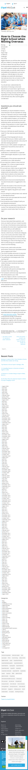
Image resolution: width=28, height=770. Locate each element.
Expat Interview (19, 665)
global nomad (19, 673)
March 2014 (5, 512)
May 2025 (4, 404)
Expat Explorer (5, 665)
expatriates (22, 671)
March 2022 (5, 447)
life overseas (4, 681)
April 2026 (4, 392)
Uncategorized (5, 648)
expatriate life (16, 671)
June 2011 (4, 560)
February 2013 (5, 530)
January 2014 (5, 513)
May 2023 (4, 428)
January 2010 (5, 586)
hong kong (12, 676)
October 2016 (5, 498)
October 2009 (5, 591)
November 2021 (6, 453)
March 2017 (5, 492)
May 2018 (4, 478)
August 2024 (5, 407)
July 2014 (4, 507)
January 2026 (5, 397)
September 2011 (6, 556)
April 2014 (4, 510)
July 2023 (4, 425)
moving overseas (5, 333)
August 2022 (5, 439)
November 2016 (6, 497)
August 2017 (5, 488)
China (9, 658)
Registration (5, 635)
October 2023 (5, 421)
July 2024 (4, 409)
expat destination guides (10, 314)
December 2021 (6, 451)
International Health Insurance (9, 628)
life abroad (19, 678)
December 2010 (6, 569)
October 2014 (5, 503)
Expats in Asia (5, 623)
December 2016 (6, 495)
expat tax (8, 673)
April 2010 (4, 582)
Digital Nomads (6, 605)
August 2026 (5, 386)
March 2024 (5, 413)
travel (23, 689)
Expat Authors (4, 728)
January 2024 (5, 416)
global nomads (5, 676)
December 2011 (6, 551)
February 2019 (5, 477)
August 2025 (5, 400)
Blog (3, 601)
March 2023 (5, 431)
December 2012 (6, 533)
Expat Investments (7, 613)
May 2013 (4, 525)
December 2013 (6, 515)
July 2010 (4, 577)
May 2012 (4, 544)
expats (3, 673)
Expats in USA (5, 625)
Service (3, 760)
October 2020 (5, 472)
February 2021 (5, 466)
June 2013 (4, 524)
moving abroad (20, 332)
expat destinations (18, 663)
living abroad (18, 681)
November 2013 (6, 516)
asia (22, 655)
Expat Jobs (4, 614)
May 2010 (4, 580)
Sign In (15, 3)
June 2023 (4, 427)
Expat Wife (5, 622)
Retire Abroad (5, 640)
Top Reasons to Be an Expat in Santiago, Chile (12, 364)
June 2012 (4, 542)
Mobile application (19, 730)
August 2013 (5, 521)
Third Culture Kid (6, 643)
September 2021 (6, 456)
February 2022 (5, 448)
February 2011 (5, 566)
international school (10, 332)
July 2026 (4, 387)
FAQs (2, 732)
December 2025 (6, 398)
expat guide (12, 665)
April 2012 (4, 545)
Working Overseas (19, 691)
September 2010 (6, 574)
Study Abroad (5, 641)
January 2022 (5, 450)
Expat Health (5, 611)
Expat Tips (11, 330)
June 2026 (4, 389)
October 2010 (5, 572)
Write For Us (18, 734)
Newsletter (18, 732)
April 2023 (4, 430)
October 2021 (5, 454)
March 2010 (5, 583)
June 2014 (4, 509)
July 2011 (4, 559)
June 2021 (4, 460)
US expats (11, 691)
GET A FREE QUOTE (16, 765)
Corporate (3, 727)
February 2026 (5, 395)
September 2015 (6, 500)
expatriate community (6, 671)
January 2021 (5, 468)
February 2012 (5, 548)
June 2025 (4, 403)
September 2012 (6, 538)
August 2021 (5, 457)
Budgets (4, 602)
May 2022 (4, 444)
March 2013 (5, 528)
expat (11, 660)
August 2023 (5, 424)
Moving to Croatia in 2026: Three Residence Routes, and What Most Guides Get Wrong (14, 359)
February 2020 (5, 475)
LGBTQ (4, 629)
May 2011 (4, 562)
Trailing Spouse (6, 645)
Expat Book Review (18, 660)
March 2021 (5, 465)
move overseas (21, 684)
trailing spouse (17, 689)
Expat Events (5, 610)
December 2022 (6, 434)
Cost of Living (15, 658)
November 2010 (6, 571)
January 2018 (5, 483)
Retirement (4, 689)
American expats (15, 655)
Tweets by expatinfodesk (8, 699)
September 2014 (6, 504)
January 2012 (5, 550)
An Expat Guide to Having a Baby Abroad (7, 338)
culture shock (22, 658)
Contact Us (18, 728)
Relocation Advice (6, 637)
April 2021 (4, 463)
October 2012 (5, 536)
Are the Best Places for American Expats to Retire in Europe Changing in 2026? (13, 379)
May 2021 (4, 462)
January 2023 (5, 433)
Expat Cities (5, 607)
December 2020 (6, 469)
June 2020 (4, 474)
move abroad (13, 684)
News (3, 634)
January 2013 (5, 531)
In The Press (4, 734)
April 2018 (4, 480)
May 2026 (4, 390)
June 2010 (4, 579)
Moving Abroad (6, 632)
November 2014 (6, 501)
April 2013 (4, 527)
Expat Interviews (5, 668)
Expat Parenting (6, 617)
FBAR (13, 673)
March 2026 (5, 393)
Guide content (4, 730)
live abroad (11, 681)
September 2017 (6, 486)
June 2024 (4, 410)
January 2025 (5, 406)
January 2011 (5, 568)
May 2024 (4, 412)
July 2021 (4, 459)
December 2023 (6, 418)
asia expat (4, 658)
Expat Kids (5, 330)
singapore (10, 689)
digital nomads (5, 660)
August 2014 (5, 506)
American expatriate (6, 655)
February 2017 (5, 494)
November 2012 (6, 535)
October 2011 (5, 554)
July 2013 (4, 522)
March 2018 (5, 481)
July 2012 (4, 541)
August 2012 (5, 539)
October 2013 (5, 518)
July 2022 (4, 441)
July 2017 (4, 489)
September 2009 (6, 592)
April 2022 (4, 445)
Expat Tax (4, 619)
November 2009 (6, 589)
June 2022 (4, 442)
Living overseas (5, 684)
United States (5, 691)
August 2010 (5, 575)
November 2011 (6, 553)
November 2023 (6, 419)
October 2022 (5, 437)
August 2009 (5, 594)
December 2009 (6, 588)
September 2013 (6, 519)
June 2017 (4, 491)
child (2, 278)
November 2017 (6, 484)
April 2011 (4, 563)
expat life (12, 668)
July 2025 (4, 401)
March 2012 (5, 547)
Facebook (4, 748)
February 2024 (5, 415)
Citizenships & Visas (7, 604)
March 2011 (5, 565)
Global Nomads (6, 626)
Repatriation (5, 638)
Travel (3, 646)
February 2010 (5, 585)
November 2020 (6, 471)
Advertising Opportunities (18, 725)
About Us (3, 725)
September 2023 (6, 422)
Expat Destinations (7, 608)
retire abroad (22, 686)
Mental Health (5, 631)
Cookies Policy (18, 736)
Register (8, 3)
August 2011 (5, 557)
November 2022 (6, 436)
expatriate (18, 668)
